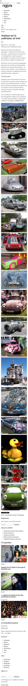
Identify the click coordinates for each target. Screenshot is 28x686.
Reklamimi (7, 663)
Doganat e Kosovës (9, 535)
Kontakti (6, 661)
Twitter (14, 515)
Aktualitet (7, 10)
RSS (7, 685)
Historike (6, 14)
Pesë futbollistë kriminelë (9, 623)
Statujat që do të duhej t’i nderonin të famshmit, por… (13, 568)
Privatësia (7, 665)
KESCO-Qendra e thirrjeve (11, 537)
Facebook (8, 515)
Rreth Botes (7, 18)
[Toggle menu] (4, 25)
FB (2, 685)
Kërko (19, 3)
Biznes (6, 12)
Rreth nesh (7, 659)
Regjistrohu (16, 524)
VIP (5, 22)
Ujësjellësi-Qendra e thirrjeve (12, 539)
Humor (6, 16)
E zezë (3, 31)
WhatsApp (21, 515)
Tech (5, 20)
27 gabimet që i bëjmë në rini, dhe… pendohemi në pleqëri (12, 596)
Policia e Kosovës (9, 533)
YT (5, 685)
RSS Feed (6, 667)
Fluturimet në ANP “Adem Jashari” (14, 531)
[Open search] (2, 26)
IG (3, 685)
